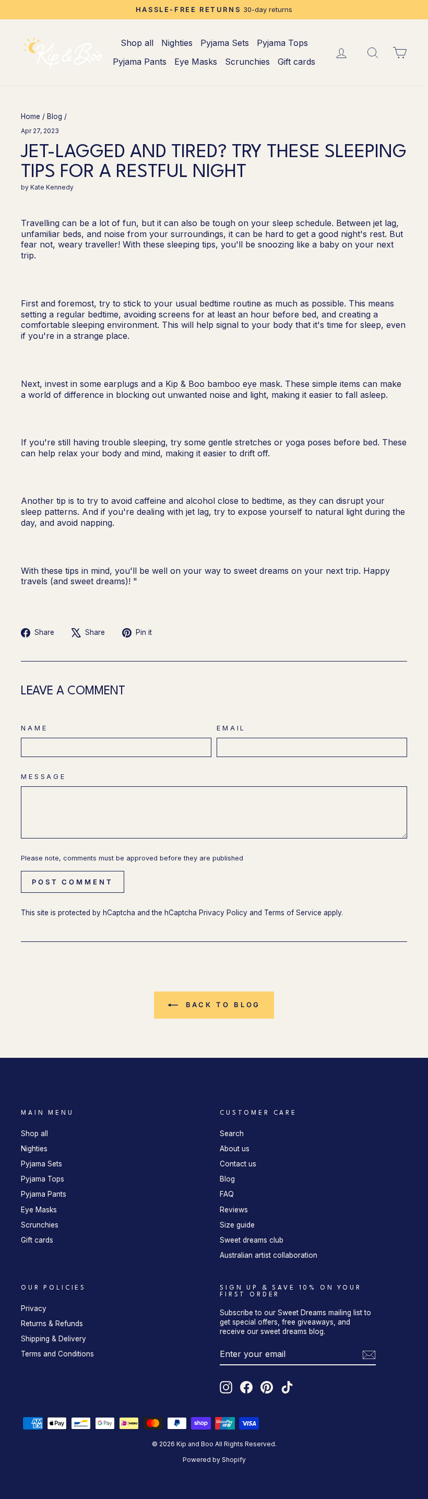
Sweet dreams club (251, 1240)
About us (234, 1148)
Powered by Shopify (214, 1459)
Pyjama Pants (140, 61)
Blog (54, 116)
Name (34, 728)
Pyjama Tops (282, 43)
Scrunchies (247, 61)
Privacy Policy (223, 912)
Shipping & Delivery (53, 1339)
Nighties (177, 43)
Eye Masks (195, 61)
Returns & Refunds (52, 1323)
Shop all (137, 43)
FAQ (227, 1194)
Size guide (237, 1225)
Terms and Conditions (57, 1354)
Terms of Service (293, 912)
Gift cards (296, 61)
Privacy (33, 1308)
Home (30, 116)
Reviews (234, 1210)
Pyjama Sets (224, 43)
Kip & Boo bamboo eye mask (222, 384)
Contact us (238, 1164)
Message (43, 777)
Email (231, 728)
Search (232, 1133)
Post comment (72, 882)
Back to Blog (221, 1004)
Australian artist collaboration (268, 1255)
